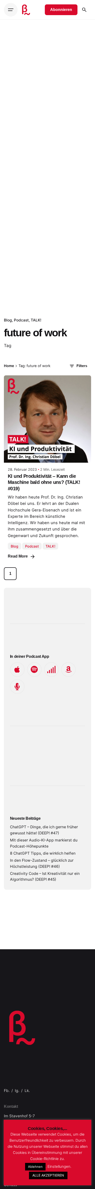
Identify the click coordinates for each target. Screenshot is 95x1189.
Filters (81, 366)
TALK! (36, 320)
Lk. (27, 1090)
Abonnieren (61, 10)
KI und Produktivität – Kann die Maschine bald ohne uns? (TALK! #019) (44, 482)
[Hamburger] (11, 10)
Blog (8, 320)
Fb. (7, 1090)
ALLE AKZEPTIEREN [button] (48, 1175)
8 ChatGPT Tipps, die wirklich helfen (43, 853)
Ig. (17, 1090)
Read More (18, 556)
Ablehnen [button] (35, 1167)
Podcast (21, 320)
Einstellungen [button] (59, 1166)
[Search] (84, 10)
